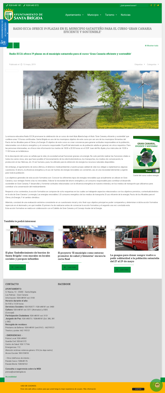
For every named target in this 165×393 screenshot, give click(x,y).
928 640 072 (32, 5)
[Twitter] (158, 5)
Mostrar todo (152, 45)
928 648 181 (15, 5)
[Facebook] (151, 5)
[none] (91, 100)
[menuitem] (74, 15)
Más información (89, 389)
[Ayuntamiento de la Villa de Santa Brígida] (23, 15)
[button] (153, 64)
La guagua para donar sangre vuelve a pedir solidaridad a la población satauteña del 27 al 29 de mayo (134, 258)
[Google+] (154, 5)
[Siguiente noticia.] (16, 45)
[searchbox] (134, 5)
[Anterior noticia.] (10, 45)
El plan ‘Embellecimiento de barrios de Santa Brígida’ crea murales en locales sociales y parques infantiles (27, 255)
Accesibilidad (10, 377)
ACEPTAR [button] (138, 389)
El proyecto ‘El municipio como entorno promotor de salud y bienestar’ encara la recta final (81, 255)
